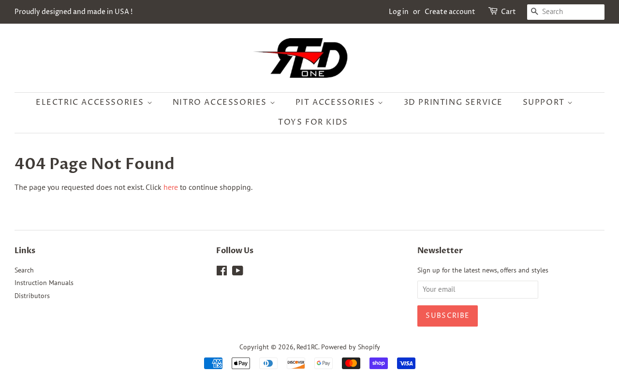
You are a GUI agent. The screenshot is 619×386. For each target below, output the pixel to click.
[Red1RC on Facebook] (221, 272)
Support (545, 102)
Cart (508, 11)
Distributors (32, 295)
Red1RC (307, 347)
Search (24, 270)
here (170, 187)
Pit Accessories (336, 102)
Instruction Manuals (44, 282)
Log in (399, 11)
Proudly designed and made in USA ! (74, 11)
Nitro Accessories (221, 102)
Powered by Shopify (350, 347)
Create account (450, 11)
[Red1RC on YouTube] (237, 272)
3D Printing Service (453, 102)
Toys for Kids (313, 122)
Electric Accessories (91, 102)
